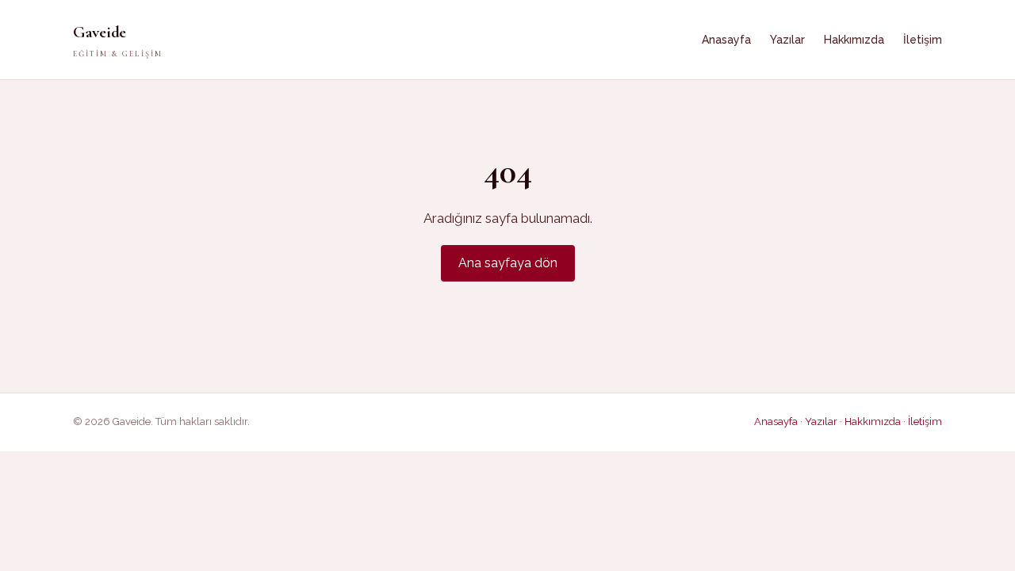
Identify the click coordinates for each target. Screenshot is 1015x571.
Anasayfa (726, 39)
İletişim (922, 39)
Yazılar (787, 39)
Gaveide (118, 40)
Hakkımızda (854, 39)
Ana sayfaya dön (507, 262)
